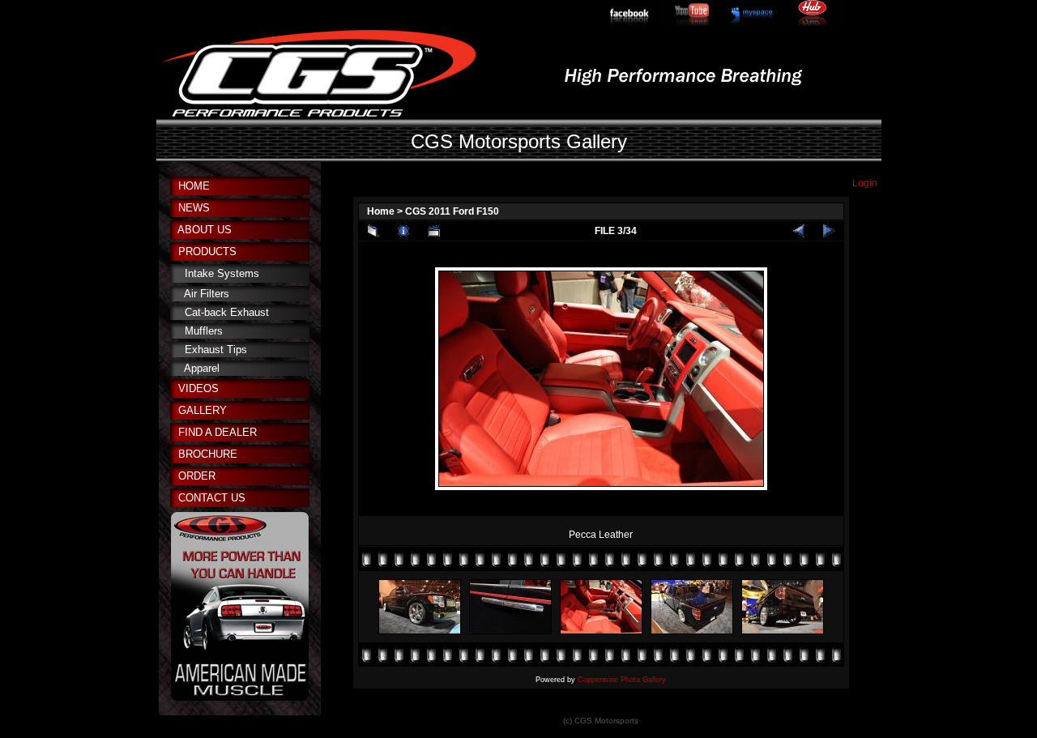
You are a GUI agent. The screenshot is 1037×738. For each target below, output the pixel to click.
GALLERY (202, 410)
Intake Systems (222, 273)
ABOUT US (204, 230)
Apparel (202, 368)
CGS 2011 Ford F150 (452, 211)
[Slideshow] (433, 231)
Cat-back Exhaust (227, 312)
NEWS (194, 208)
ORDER (197, 476)
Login (864, 183)
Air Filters (206, 294)
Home (381, 211)
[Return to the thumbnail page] (373, 231)
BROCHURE (207, 454)
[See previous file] (798, 231)
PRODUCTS (207, 251)
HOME (194, 186)
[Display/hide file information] (403, 231)
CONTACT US (211, 498)
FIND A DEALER (217, 432)
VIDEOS (198, 388)
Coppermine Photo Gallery (622, 680)
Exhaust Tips (216, 349)
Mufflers (204, 331)
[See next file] (828, 231)
